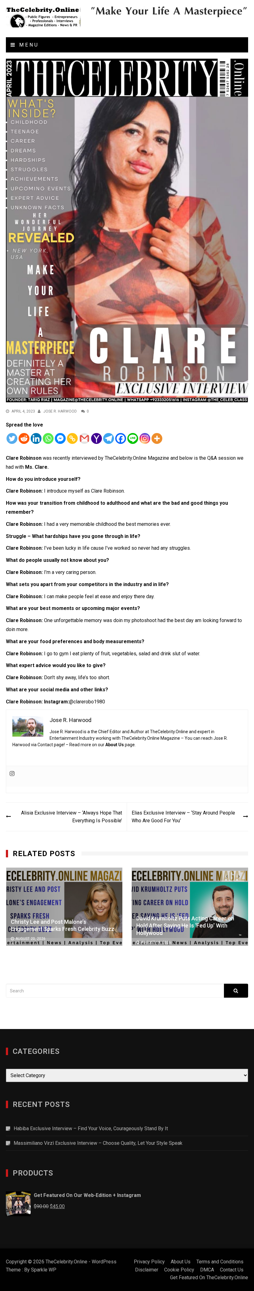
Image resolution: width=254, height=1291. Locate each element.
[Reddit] (24, 438)
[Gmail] (84, 438)
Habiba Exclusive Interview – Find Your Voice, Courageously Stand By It (91, 1128)
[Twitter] (12, 438)
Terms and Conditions (219, 1262)
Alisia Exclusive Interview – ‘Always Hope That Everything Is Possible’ (71, 817)
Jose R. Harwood (60, 411)
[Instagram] (144, 438)
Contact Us (231, 1270)
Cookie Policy (179, 1270)
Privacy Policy (149, 1262)
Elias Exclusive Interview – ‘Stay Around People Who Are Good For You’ (183, 817)
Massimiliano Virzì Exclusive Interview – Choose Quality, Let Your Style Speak (98, 1143)
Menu (27, 45)
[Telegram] (108, 438)
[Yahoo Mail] (96, 438)
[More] (156, 438)
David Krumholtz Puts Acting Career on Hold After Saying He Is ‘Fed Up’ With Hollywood (185, 925)
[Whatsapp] (48, 438)
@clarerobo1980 (87, 702)
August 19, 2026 (156, 942)
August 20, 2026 (30, 939)
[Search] (236, 991)
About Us (114, 744)
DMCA (207, 1270)
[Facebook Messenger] (60, 438)
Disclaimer (146, 1270)
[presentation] (226, 876)
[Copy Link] (72, 438)
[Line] (132, 438)
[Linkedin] (36, 438)
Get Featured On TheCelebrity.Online (209, 1277)
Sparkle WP (43, 1270)
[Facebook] (120, 438)
